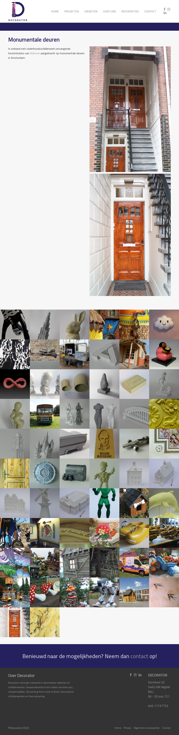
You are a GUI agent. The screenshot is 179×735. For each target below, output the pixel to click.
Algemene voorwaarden (147, 728)
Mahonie (35, 53)
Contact (150, 11)
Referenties (130, 11)
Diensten (90, 11)
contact (139, 656)
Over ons (109, 11)
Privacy (127, 728)
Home (55, 11)
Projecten (71, 11)
